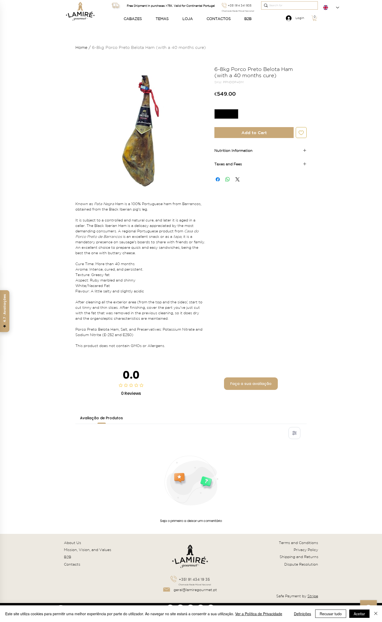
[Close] (376, 614)
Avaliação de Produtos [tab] (101, 418)
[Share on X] (237, 179)
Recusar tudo (331, 613)
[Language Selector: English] (331, 7)
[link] (315, 18)
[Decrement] (218, 114)
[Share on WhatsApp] (228, 179)
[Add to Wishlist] (301, 132)
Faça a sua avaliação (251, 383)
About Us (72, 543)
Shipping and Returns (299, 557)
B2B (67, 557)
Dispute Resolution (301, 564)
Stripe (312, 596)
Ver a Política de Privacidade (258, 613)
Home (81, 47)
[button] (136, 19)
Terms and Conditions (298, 543)
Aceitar (359, 613)
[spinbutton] (226, 114)
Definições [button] (302, 613)
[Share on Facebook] (218, 179)
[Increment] (234, 114)
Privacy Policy (306, 550)
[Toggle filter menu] (294, 433)
